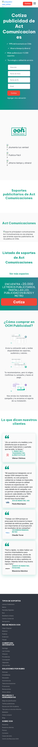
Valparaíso (5, 662)
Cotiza (14, 93)
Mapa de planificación (9, 701)
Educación (5, 678)
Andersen (5, 637)
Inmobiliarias (6, 675)
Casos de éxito (7, 736)
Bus (3, 613)
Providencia (6, 657)
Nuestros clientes (8, 727)
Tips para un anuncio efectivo (11, 709)
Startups (5, 672)
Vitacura (4, 654)
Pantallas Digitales (8, 610)
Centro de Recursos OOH (10, 739)
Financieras (6, 686)
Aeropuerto (6, 621)
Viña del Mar (6, 665)
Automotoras (6, 680)
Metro (4, 607)
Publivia (4, 634)
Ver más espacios (19, 273)
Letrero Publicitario (8, 604)
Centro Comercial (8, 618)
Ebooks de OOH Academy (10, 706)
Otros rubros (6, 692)
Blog (3, 718)
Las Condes (6, 651)
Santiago (5, 648)
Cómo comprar (7, 715)
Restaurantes (6, 689)
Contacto (5, 733)
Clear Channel (6, 628)
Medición (5, 712)
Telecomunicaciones (8, 683)
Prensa (4, 730)
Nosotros (5, 724)
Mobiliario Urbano (8, 616)
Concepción (6, 659)
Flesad (4, 639)
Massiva (4, 631)
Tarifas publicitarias (8, 703)
